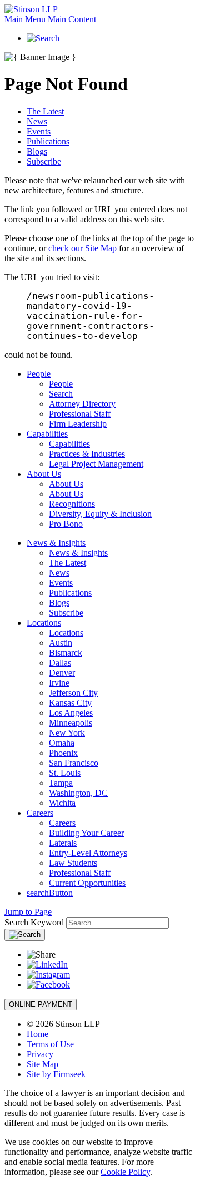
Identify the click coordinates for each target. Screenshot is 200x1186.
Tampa (61, 783)
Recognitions (72, 504)
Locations (44, 622)
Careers (40, 813)
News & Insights (56, 542)
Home (37, 1034)
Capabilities (47, 433)
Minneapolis (70, 722)
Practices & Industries (87, 454)
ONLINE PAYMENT (40, 1004)
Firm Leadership (78, 423)
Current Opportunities (87, 883)
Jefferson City (73, 692)
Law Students (73, 863)
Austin (60, 642)
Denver (62, 672)
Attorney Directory (82, 403)
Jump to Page (28, 911)
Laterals (63, 843)
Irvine (59, 682)
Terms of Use (50, 1044)
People (39, 373)
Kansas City (70, 702)
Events (39, 131)
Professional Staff (80, 413)
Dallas (60, 662)
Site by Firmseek (56, 1074)
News (37, 121)
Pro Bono (66, 524)
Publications (48, 141)
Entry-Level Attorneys (88, 853)
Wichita (62, 803)
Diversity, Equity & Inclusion (100, 514)
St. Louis (65, 773)
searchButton (50, 893)
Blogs (37, 151)
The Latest (45, 111)
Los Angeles (71, 712)
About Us (44, 474)
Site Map (42, 1064)
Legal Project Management (96, 464)
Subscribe (44, 161)
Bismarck (65, 652)
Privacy (40, 1054)
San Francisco (73, 763)
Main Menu (25, 19)
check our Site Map (82, 248)
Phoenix (63, 753)
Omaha (61, 743)
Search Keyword (34, 922)
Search (61, 393)
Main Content (72, 19)
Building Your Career (86, 833)
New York (67, 732)
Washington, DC (78, 793)
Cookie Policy (125, 1172)
